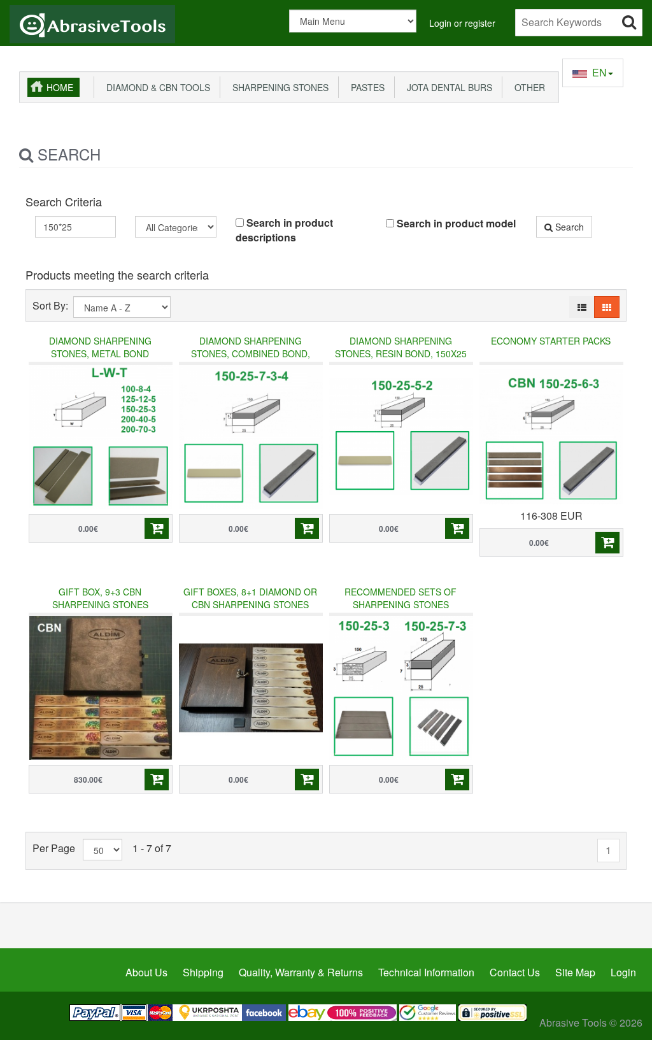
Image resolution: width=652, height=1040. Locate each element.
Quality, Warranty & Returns (301, 972)
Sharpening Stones (278, 87)
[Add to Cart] (157, 528)
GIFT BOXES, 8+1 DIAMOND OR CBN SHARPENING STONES (250, 598)
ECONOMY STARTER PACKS (551, 340)
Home (59, 87)
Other (527, 87)
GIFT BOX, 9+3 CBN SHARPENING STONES (100, 598)
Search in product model (455, 224)
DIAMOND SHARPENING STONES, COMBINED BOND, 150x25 (250, 353)
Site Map (575, 972)
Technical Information (426, 972)
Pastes (365, 87)
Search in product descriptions (284, 230)
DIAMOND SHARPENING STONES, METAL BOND (100, 347)
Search (568, 226)
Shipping (203, 972)
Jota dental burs (447, 87)
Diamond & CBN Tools (155, 87)
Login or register (462, 23)
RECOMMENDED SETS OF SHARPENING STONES (400, 598)
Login (623, 972)
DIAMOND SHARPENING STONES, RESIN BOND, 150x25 (401, 347)
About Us (146, 972)
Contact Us (515, 972)
